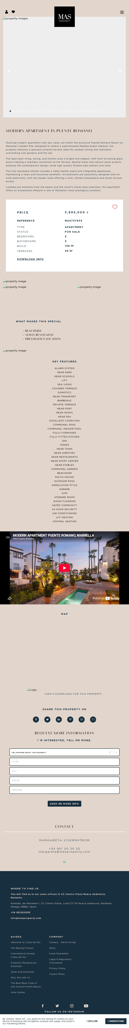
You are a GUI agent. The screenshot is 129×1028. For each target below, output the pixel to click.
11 (47, 112)
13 (53, 112)
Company (56, 937)
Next (120, 71)
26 (95, 112)
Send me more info (64, 803)
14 (56, 112)
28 (101, 112)
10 (44, 112)
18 (69, 112)
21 (79, 112)
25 (92, 112)
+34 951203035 (20, 912)
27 (98, 112)
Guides (16, 937)
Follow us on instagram (64, 1011)
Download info (30, 259)
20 (76, 112)
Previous (9, 71)
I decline (92, 1021)
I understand (116, 1021)
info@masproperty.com (26, 918)
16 (63, 112)
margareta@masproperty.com (64, 851)
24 (89, 112)
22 (82, 112)
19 (73, 112)
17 (66, 112)
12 (50, 112)
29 (105, 112)
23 (85, 112)
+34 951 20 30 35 (64, 848)
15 (60, 112)
